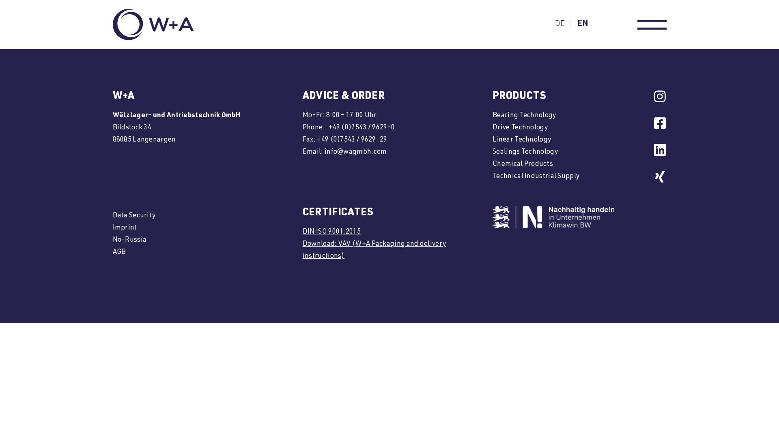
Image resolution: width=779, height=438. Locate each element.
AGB (119, 252)
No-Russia (130, 240)
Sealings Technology (525, 152)
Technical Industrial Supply (536, 176)
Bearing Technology (524, 115)
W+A (124, 97)
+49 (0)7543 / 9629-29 (352, 140)
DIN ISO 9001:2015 (332, 232)
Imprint (125, 228)
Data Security (134, 216)
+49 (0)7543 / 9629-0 (361, 128)
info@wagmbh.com (356, 152)
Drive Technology (520, 128)
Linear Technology (522, 140)
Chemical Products (523, 164)
